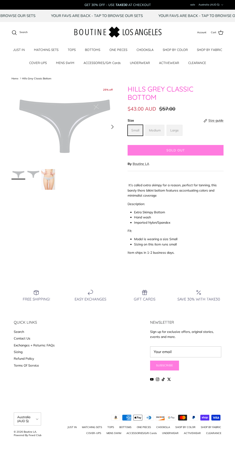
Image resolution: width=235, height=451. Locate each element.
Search (19, 332)
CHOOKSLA (145, 50)
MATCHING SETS (46, 50)
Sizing (18, 352)
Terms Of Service (26, 365)
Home (14, 78)
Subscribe (164, 365)
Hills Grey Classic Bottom (36, 78)
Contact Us (22, 338)
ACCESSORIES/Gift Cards (102, 63)
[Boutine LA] (117, 33)
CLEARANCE (197, 63)
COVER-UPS (38, 63)
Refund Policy (24, 358)
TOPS (72, 50)
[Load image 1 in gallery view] (64, 124)
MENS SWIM (65, 63)
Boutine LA (141, 164)
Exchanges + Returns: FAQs (34, 345)
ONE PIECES (118, 50)
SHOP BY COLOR (175, 50)
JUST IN (19, 50)
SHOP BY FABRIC (209, 50)
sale (192, 4)
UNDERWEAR (140, 63)
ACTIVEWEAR (169, 63)
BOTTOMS (92, 50)
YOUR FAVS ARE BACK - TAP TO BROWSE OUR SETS (103, 15)
